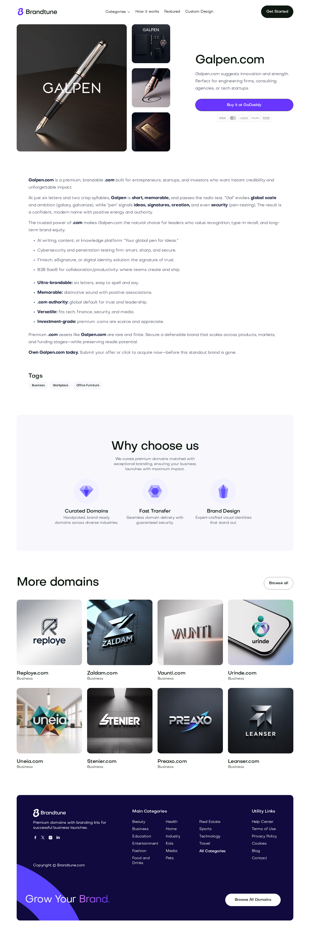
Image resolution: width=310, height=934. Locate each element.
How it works (147, 12)
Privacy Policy (264, 836)
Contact (259, 858)
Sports (205, 829)
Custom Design (199, 12)
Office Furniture (87, 385)
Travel (204, 844)
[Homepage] (37, 12)
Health (171, 822)
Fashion (139, 851)
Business (38, 385)
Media (171, 851)
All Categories (212, 851)
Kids (169, 844)
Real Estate (209, 822)
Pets (170, 858)
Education (141, 836)
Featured (172, 12)
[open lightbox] (72, 87)
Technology (209, 836)
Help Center (263, 822)
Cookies (259, 844)
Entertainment (145, 844)
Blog (256, 851)
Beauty (138, 822)
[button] (118, 12)
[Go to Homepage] (51, 813)
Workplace (60, 385)
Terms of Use (264, 829)
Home (171, 829)
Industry (173, 836)
